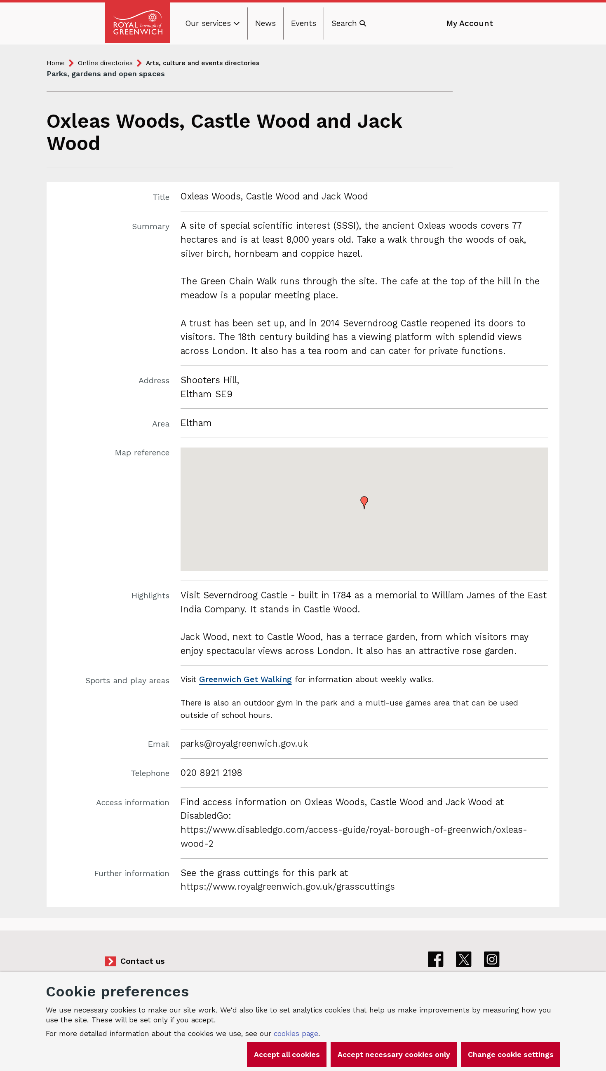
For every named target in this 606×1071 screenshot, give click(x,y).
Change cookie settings (511, 1054)
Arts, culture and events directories (202, 63)
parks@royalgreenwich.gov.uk (244, 743)
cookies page (296, 1033)
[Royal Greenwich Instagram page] (492, 959)
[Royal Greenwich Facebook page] (436, 959)
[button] (364, 502)
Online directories (105, 63)
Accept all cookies (287, 1054)
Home (56, 63)
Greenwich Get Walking (245, 679)
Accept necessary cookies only (394, 1054)
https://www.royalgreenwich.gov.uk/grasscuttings (288, 886)
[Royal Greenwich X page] (464, 959)
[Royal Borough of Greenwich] (138, 22)
